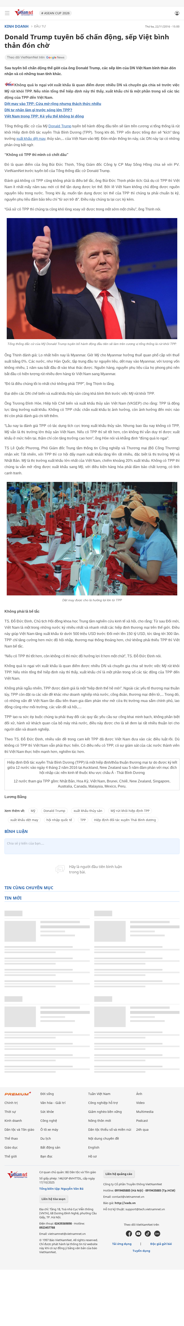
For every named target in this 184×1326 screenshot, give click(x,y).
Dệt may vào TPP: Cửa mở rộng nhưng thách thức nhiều (52, 104)
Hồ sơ (92, 1156)
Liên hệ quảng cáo (118, 1174)
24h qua (142, 1129)
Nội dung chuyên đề (103, 1138)
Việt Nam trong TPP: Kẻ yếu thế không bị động (44, 116)
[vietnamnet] (24, 16)
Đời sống (47, 1094)
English (93, 1147)
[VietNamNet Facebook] (129, 1236)
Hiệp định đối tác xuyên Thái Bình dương (125, 820)
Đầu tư (40, 26)
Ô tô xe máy (49, 1129)
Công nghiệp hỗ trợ (103, 1103)
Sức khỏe (47, 1112)
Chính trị (11, 1103)
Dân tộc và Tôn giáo (19, 1129)
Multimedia (144, 1112)
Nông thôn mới (99, 1120)
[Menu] (7, 13)
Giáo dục (11, 1147)
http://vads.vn (125, 1203)
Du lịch (45, 1138)
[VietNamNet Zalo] (157, 1236)
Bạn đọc (46, 1156)
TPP (83, 820)
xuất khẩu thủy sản (88, 811)
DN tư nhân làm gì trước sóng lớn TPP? (38, 110)
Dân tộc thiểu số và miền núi (109, 1129)
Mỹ (33, 811)
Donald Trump (59, 126)
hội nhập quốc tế (59, 820)
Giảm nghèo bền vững (105, 1112)
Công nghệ (48, 1120)
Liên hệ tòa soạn (54, 1199)
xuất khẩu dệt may (30, 139)
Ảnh (139, 1094)
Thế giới (10, 1156)
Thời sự (10, 1112)
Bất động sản (50, 1147)
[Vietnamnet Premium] (17, 1096)
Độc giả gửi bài (161, 1244)
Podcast (142, 1120)
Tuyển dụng (141, 1251)
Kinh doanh (16, 26)
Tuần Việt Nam (99, 1094)
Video (140, 1103)
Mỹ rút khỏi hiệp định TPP (130, 811)
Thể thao (11, 1138)
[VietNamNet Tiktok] (148, 1236)
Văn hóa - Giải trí (53, 1103)
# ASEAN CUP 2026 (55, 13)
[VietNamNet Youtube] (138, 1236)
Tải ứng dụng (121, 1244)
